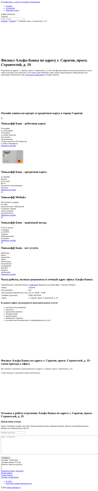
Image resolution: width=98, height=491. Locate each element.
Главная (9, 6)
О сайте (9, 481)
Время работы (6, 473)
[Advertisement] (49, 39)
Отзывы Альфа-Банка (10, 477)
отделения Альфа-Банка (34, 75)
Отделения (10, 8)
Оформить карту (12, 10)
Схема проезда (7, 475)
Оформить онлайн (8, 146)
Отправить (6, 458)
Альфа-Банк (33, 285)
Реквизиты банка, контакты (12, 471)
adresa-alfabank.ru (14, 487)
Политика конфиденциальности (19, 483)
